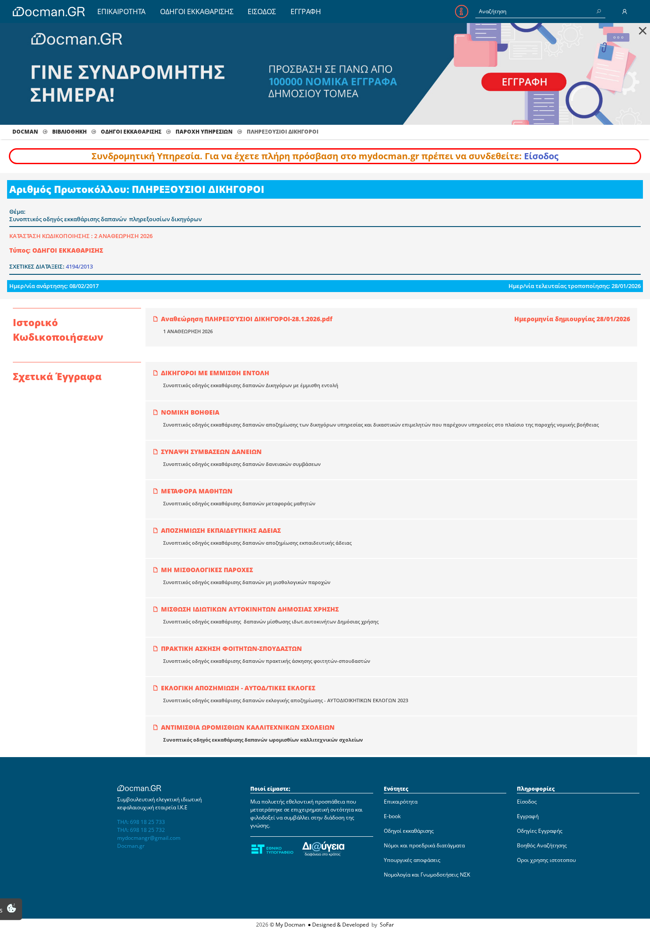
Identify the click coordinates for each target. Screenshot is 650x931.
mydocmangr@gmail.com (148, 838)
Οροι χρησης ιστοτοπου (546, 860)
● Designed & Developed (337, 924)
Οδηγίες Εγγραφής (539, 831)
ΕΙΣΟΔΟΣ (262, 11)
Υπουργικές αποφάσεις (412, 860)
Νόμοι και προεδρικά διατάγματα (424, 845)
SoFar (387, 924)
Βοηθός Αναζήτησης (542, 845)
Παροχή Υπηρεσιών (204, 131)
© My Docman (287, 924)
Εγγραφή (528, 816)
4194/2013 (79, 266)
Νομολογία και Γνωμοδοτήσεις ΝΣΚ (427, 874)
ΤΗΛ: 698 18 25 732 (141, 830)
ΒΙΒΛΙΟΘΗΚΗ (69, 131)
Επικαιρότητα (400, 801)
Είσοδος (541, 156)
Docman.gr (131, 846)
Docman (25, 131)
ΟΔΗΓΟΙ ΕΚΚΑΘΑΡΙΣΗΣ (196, 11)
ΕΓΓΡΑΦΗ (306, 11)
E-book (392, 816)
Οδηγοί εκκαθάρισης (409, 831)
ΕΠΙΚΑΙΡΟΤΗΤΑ (121, 11)
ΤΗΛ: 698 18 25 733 (141, 822)
